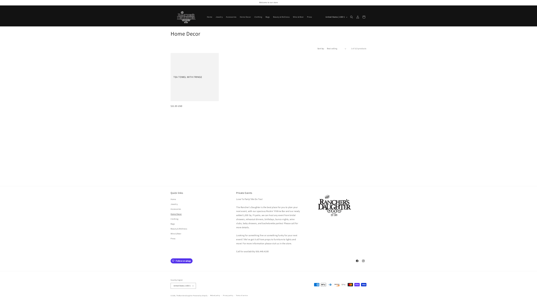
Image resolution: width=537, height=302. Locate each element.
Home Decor (176, 214)
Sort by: (320, 48)
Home (173, 199)
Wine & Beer (176, 233)
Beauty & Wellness (179, 228)
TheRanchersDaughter (184, 296)
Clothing (174, 219)
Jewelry (174, 204)
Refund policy (215, 295)
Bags (173, 224)
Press (173, 238)
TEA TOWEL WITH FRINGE (187, 77)
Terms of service (242, 295)
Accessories (176, 209)
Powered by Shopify (200, 296)
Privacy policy (228, 295)
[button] (351, 17)
